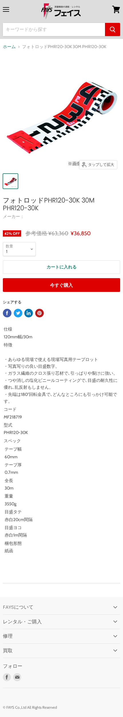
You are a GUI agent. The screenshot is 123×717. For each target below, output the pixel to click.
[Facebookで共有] (7, 313)
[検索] (112, 29)
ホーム (9, 46)
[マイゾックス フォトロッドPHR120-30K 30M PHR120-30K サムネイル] (10, 181)
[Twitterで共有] (18, 313)
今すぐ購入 (61, 285)
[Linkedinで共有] (28, 313)
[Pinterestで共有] (39, 313)
